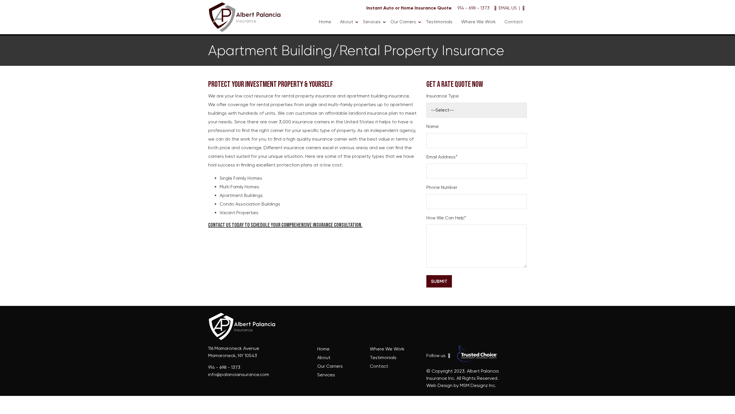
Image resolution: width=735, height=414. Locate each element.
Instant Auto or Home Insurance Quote (409, 8)
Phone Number (441, 187)
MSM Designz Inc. (478, 385)
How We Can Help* (446, 218)
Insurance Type (442, 96)
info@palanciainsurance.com (238, 374)
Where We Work (478, 21)
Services (372, 21)
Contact (513, 21)
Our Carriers (403, 21)
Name (432, 126)
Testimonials (439, 21)
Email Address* (441, 157)
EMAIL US (507, 8)
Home (325, 21)
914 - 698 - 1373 (473, 8)
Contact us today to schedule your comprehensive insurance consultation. (285, 225)
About (346, 21)
